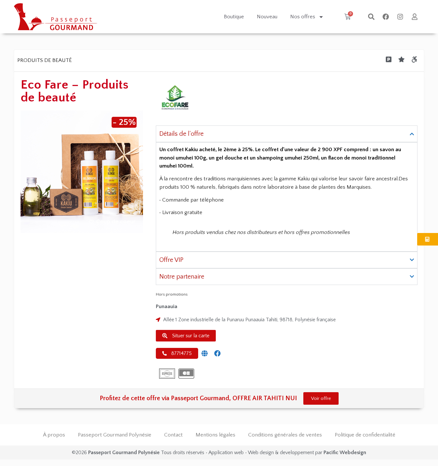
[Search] (371, 16)
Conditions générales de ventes (285, 435)
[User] (414, 16)
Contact (173, 435)
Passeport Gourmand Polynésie (114, 435)
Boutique (234, 17)
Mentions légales (215, 435)
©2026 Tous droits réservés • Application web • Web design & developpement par (219, 452)
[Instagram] (400, 16)
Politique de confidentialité (365, 435)
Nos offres (302, 17)
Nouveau (267, 17)
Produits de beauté (44, 60)
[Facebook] (385, 16)
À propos (54, 435)
